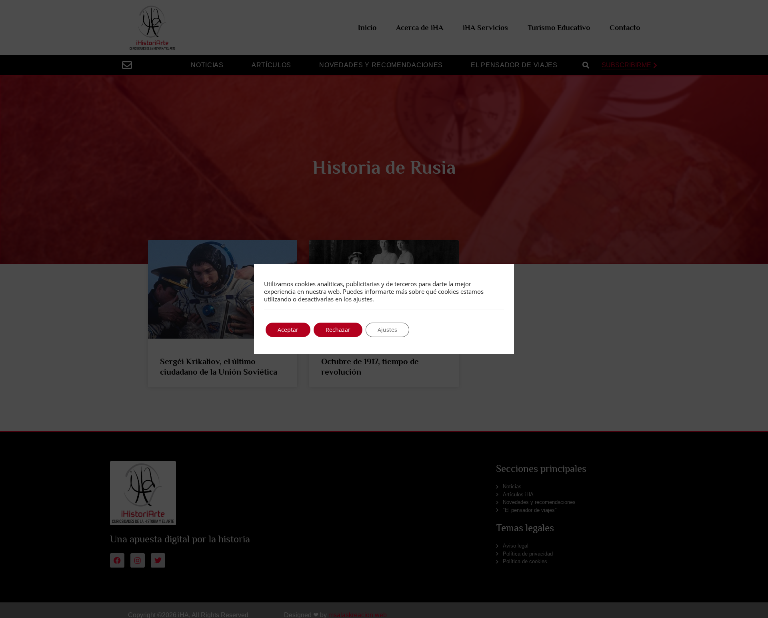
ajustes (362, 299)
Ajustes (387, 329)
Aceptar (288, 329)
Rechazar (338, 329)
